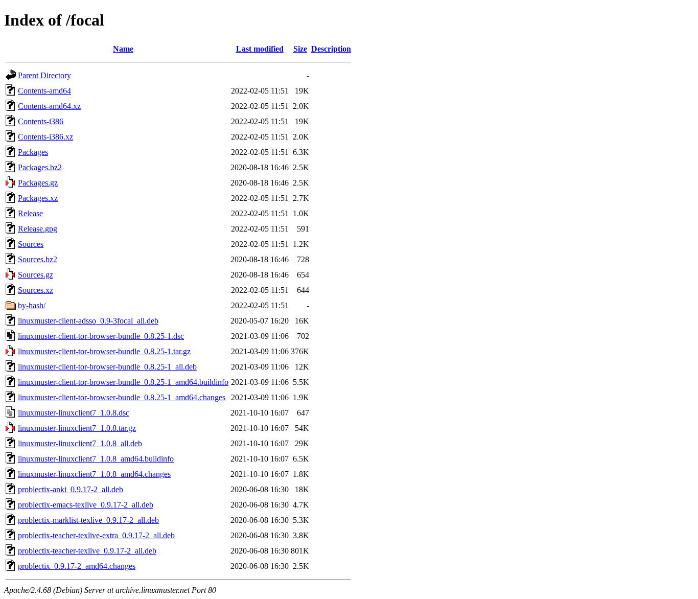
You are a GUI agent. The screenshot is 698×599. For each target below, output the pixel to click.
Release (30, 213)
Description (331, 48)
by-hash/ (31, 305)
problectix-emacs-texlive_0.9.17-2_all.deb (85, 504)
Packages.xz (38, 198)
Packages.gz (38, 182)
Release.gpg (37, 228)
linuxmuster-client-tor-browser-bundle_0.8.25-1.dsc (101, 336)
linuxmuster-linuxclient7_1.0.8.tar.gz (77, 428)
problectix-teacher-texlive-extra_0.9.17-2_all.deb (96, 535)
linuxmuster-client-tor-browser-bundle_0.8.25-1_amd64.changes (121, 397)
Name (123, 48)
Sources (30, 244)
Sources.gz (35, 274)
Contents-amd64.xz (49, 106)
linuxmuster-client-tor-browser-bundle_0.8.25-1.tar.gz (104, 351)
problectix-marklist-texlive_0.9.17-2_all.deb (88, 520)
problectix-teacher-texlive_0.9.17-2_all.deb (87, 550)
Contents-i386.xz (45, 136)
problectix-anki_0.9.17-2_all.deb (70, 489)
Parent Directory (44, 75)
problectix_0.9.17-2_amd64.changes (76, 566)
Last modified (260, 48)
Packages (33, 152)
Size (300, 48)
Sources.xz (35, 290)
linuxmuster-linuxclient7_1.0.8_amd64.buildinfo (96, 458)
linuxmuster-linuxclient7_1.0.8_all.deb (80, 443)
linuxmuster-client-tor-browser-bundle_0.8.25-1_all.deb (107, 366)
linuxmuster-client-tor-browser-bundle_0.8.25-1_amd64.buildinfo (123, 382)
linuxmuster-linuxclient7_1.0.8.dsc (73, 412)
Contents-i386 (40, 121)
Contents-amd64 (44, 90)
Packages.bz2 (40, 167)
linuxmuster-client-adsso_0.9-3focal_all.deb (88, 320)
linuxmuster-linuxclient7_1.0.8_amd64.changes (94, 474)
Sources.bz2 (37, 259)
